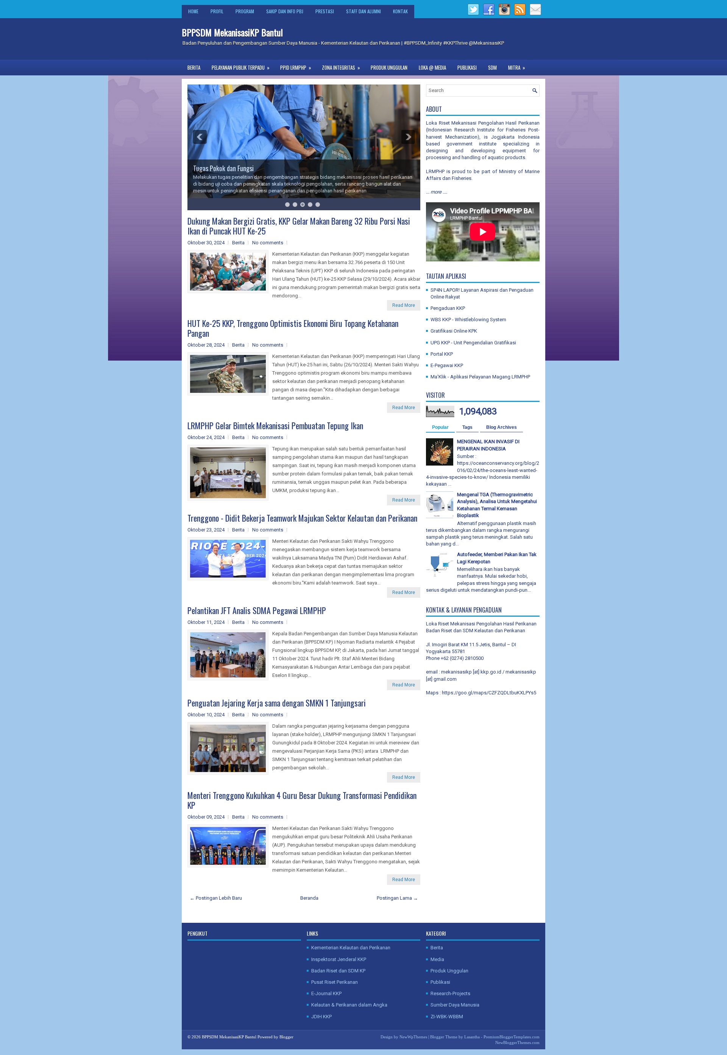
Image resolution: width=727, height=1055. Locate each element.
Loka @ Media (432, 67)
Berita (193, 67)
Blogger (286, 1037)
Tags (467, 427)
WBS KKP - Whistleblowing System (468, 319)
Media (437, 959)
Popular (440, 427)
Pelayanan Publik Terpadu (241, 67)
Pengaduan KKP (448, 308)
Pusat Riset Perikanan (334, 982)
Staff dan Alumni (363, 11)
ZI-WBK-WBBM (447, 1016)
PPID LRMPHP (295, 67)
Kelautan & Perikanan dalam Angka (349, 1005)
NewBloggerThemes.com (517, 1042)
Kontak (400, 11)
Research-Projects (450, 993)
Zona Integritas (341, 67)
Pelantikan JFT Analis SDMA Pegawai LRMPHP (256, 610)
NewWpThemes (413, 1037)
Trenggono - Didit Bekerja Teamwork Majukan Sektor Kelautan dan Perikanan (302, 518)
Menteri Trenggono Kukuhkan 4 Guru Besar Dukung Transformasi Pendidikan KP (302, 800)
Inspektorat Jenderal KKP (338, 959)
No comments (267, 242)
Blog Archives (501, 427)
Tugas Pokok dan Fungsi (223, 168)
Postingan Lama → (397, 898)
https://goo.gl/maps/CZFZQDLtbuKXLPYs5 (489, 693)
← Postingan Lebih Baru (216, 898)
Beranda (309, 898)
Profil (217, 11)
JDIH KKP (321, 1016)
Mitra (516, 67)
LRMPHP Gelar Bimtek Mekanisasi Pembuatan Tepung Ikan (275, 425)
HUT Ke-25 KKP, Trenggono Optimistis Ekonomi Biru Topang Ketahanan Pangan (292, 328)
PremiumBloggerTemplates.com (512, 1037)
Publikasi (467, 67)
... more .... (436, 192)
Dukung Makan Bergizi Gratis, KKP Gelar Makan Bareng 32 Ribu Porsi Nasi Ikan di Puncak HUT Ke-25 (298, 226)
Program (245, 11)
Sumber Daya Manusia (455, 1005)
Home (193, 11)
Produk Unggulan (389, 67)
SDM (492, 67)
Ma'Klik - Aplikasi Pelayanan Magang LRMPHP (480, 377)
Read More (403, 305)
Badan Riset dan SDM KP (338, 971)
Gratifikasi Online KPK (454, 331)
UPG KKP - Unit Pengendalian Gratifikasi (473, 342)
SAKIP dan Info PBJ (284, 11)
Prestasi (324, 11)
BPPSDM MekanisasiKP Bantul (232, 32)
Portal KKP (442, 354)
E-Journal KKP (326, 993)
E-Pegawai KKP (447, 365)
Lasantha (472, 1037)
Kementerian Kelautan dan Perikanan (350, 947)
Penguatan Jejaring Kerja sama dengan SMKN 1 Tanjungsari (276, 703)
